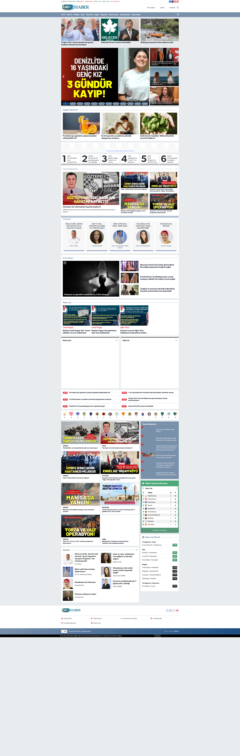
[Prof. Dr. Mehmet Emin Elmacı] (120, 237)
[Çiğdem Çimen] (97, 237)
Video (162, 8)
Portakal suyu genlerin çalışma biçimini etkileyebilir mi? (89, 392)
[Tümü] (176, 302)
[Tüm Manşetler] (176, 169)
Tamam (157, 636)
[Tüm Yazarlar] (176, 219)
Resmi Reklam (125, 14)
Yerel (63, 14)
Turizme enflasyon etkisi (85, 594)
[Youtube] (177, 610)
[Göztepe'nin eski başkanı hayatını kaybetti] (119, 432)
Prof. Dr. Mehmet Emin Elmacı (83, 574)
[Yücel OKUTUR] (68, 595)
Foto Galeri (151, 8)
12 (145, 103)
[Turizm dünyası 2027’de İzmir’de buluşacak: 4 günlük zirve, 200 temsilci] (119, 494)
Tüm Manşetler (157, 618)
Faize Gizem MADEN (143, 246)
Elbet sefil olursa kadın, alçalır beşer (120, 225)
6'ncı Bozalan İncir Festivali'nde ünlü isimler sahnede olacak (72, 160)
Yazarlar (172, 8)
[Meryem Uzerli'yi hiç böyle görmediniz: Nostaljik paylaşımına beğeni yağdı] (130, 266)
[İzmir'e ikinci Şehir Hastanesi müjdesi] (80, 462)
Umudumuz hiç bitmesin (166, 225)
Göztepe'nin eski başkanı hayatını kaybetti (117, 448)
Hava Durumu (68, 618)
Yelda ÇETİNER (117, 586)
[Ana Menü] (178, 14)
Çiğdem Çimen (97, 246)
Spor (83, 14)
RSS (65, 631)
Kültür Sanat (113, 14)
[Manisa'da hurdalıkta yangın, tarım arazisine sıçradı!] (80, 494)
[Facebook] (167, 610)
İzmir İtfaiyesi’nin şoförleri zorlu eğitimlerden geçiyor (152, 160)
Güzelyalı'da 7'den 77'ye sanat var (132, 160)
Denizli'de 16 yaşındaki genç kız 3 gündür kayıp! (93, 160)
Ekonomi (89, 14)
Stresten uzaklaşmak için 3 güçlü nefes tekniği (124, 582)
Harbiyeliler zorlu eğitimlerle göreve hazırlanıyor (80, 448)
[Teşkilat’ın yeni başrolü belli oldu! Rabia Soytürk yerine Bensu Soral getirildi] (130, 290)
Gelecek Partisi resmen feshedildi (140, 406)
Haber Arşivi (97, 623)
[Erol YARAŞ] (74, 237)
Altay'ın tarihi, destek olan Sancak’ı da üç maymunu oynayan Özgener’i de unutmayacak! (73, 226)
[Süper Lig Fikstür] (176, 536)
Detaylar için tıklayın (160, 529)
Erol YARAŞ (74, 246)
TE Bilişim (176, 631)
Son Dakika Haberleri (69, 623)
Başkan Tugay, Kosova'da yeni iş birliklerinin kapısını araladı (113, 160)
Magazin (104, 14)
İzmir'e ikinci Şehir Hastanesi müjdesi (76, 478)
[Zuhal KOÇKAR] (166, 237)
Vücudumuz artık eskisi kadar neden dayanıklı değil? (143, 226)
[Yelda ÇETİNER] (106, 584)
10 (130, 103)
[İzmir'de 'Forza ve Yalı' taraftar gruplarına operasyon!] (80, 526)
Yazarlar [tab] (67, 219)
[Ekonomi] (117, 340)
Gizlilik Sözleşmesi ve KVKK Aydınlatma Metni (138, 636)
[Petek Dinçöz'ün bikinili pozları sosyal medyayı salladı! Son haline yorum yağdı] (130, 278)
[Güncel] (176, 340)
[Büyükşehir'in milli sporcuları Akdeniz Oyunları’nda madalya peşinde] (119, 526)
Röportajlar (136, 14)
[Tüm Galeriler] (176, 258)
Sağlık (96, 14)
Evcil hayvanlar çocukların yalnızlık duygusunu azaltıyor (172, 160)
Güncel (69, 14)
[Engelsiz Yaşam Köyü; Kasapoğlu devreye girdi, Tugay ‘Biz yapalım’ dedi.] (119, 462)
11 (137, 103)
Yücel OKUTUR (79, 597)
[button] (64, 77)
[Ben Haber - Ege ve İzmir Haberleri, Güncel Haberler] (75, 7)
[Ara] (178, 8)
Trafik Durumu (97, 618)
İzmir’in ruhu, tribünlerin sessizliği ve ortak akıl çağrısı (97, 226)
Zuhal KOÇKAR (166, 246)
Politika (76, 14)
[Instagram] (173, 610)
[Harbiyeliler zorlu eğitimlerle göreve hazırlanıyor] (80, 432)
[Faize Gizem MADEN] (143, 237)
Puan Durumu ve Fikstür (130, 618)
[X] (170, 610)
